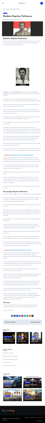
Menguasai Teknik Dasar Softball (10, 356)
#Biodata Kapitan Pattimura (16, 19)
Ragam (5, 13)
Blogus (18, 418)
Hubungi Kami (40, 420)
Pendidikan (7, 383)
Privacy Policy (40, 417)
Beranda (27, 417)
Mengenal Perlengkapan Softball (10, 359)
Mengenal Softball (7, 362)
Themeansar (5, 420)
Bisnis (6, 336)
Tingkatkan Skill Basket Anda (9, 365)
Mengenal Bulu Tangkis (8, 353)
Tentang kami (33, 417)
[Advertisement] (22, 59)
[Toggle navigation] (3, 3)
